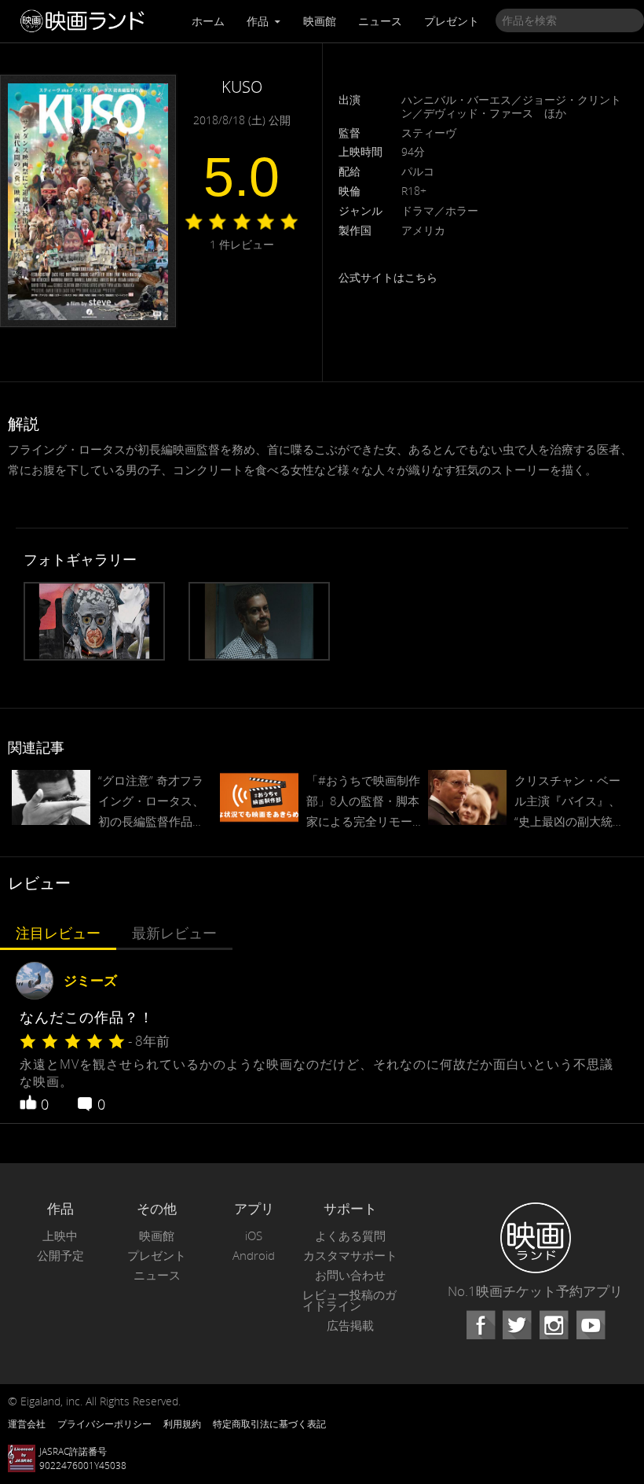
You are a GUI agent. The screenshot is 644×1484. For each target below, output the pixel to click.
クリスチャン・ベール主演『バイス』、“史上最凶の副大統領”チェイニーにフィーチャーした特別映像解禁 (571, 802)
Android (253, 1255)
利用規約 (182, 1423)
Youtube (590, 1325)
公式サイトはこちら (387, 277)
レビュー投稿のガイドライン (349, 1300)
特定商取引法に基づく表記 (269, 1423)
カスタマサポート (350, 1255)
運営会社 (27, 1423)
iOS (253, 1235)
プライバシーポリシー (104, 1423)
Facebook (480, 1325)
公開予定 (60, 1255)
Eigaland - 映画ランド (86, 21)
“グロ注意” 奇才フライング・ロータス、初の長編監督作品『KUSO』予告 (151, 802)
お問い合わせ (350, 1275)
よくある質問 (350, 1235)
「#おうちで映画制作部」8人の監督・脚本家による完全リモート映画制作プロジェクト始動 (363, 802)
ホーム (208, 20)
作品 (259, 20)
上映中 (60, 1235)
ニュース (380, 20)
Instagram (553, 1325)
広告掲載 (350, 1325)
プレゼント (451, 20)
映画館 (319, 20)
